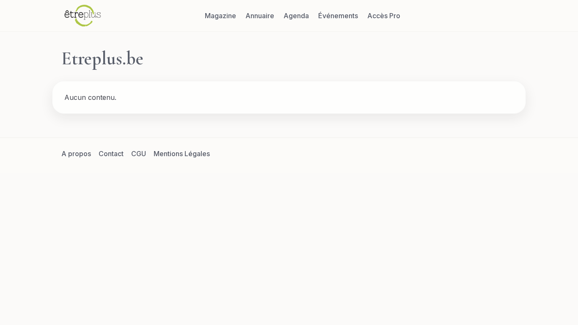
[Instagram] (488, 154)
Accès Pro (383, 15)
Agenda (296, 15)
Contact (111, 153)
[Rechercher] (509, 16)
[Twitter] (468, 154)
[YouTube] (509, 154)
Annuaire (259, 15)
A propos (76, 153)
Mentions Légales (182, 153)
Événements (338, 15)
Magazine (220, 15)
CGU (138, 153)
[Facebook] (448, 154)
